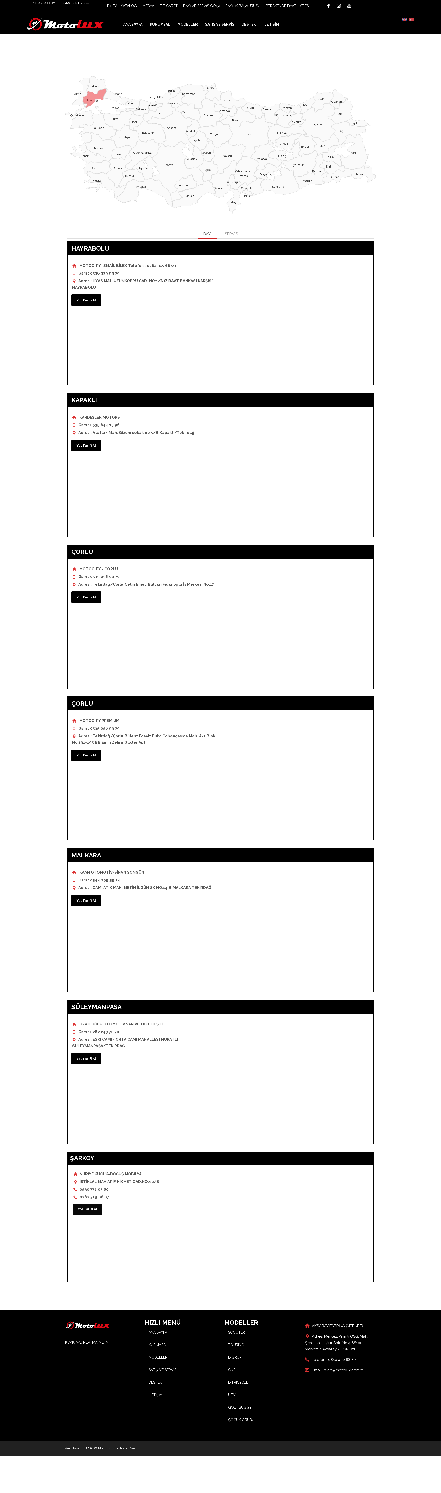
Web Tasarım (75, 1448)
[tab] (207, 234)
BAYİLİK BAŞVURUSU (242, 6)
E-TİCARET (169, 6)
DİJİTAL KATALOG (122, 6)
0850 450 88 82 (44, 3)
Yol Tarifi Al (86, 300)
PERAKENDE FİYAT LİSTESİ (287, 6)
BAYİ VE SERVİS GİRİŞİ (201, 6)
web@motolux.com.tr (77, 3)
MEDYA (148, 6)
